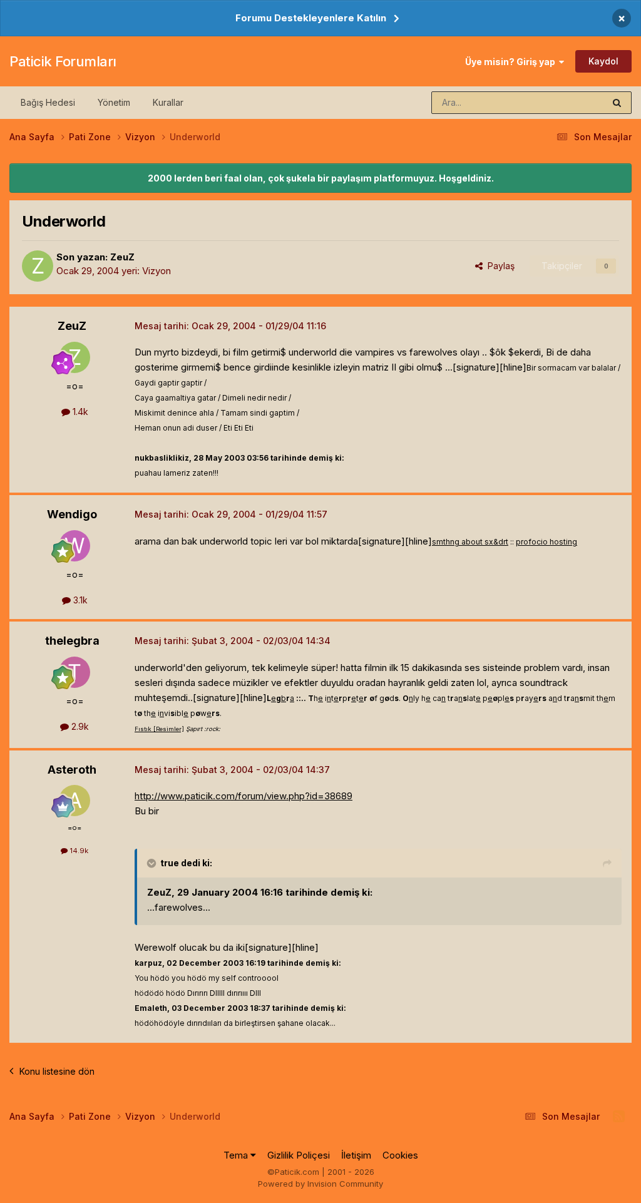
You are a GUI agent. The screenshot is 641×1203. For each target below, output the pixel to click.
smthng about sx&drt (470, 541)
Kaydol (603, 61)
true (169, 862)
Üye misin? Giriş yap (512, 61)
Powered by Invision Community (320, 1184)
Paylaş (499, 265)
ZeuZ (122, 257)
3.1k (79, 600)
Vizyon (156, 271)
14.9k (78, 850)
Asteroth (72, 769)
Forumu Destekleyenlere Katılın (310, 18)
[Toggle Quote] (152, 863)
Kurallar (168, 102)
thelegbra (72, 640)
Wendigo (72, 514)
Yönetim (114, 102)
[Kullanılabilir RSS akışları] (619, 1116)
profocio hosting (546, 541)
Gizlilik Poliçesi (298, 1155)
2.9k (79, 726)
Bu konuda (566, 102)
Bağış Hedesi (48, 102)
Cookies (400, 1155)
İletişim (356, 1155)
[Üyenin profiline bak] (37, 266)
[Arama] (617, 102)
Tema (236, 1155)
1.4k (79, 411)
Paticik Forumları (62, 61)
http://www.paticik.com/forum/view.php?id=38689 (243, 796)
